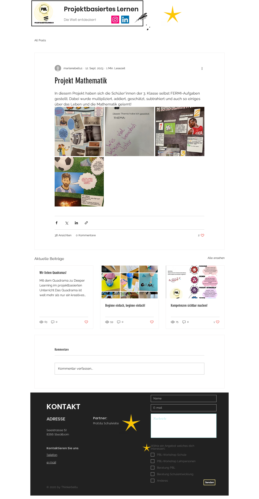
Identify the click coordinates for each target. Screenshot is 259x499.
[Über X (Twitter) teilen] (66, 223)
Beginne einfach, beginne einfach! (125, 305)
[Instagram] (115, 19)
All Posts (40, 40)
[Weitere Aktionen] (202, 68)
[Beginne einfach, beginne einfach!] (129, 282)
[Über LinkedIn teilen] (76, 223)
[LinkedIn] (125, 19)
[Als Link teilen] (86, 223)
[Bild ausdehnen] (79, 131)
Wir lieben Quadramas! (52, 272)
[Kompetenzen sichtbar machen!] (195, 282)
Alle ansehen (216, 258)
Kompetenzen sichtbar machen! (189, 305)
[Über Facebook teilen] (56, 223)
